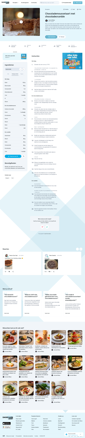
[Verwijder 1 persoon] (20, 69)
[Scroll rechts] (80, 249)
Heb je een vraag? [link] (10, 436)
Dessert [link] (60, 425)
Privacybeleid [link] (19, 436)
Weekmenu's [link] (19, 423)
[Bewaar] (15, 331)
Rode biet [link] (45, 418)
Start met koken (52, 36)
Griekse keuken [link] (35, 427)
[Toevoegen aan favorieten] (5, 271)
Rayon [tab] (22, 73)
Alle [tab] (8, 73)
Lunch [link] (59, 418)
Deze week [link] (18, 418)
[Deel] (13, 271)
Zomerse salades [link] (47, 421)
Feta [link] (32, 429)
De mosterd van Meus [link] (77, 421)
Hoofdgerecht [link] (61, 423)
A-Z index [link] (18, 429)
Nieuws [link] (73, 425)
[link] (5, 3)
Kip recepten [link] (46, 429)
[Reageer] (9, 271)
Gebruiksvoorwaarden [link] (28, 436)
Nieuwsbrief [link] (19, 427)
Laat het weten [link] (47, 233)
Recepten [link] (47, 9)
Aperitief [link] (60, 421)
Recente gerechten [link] (20, 421)
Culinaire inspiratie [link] (76, 418)
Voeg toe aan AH (14, 156)
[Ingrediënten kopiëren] (23, 156)
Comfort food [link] (19, 425)
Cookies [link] (36, 436)
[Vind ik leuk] (47, 227)
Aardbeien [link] (45, 423)
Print (80, 9)
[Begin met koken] (21, 21)
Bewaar (62, 36)
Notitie (66, 9)
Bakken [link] (33, 421)
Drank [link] (59, 429)
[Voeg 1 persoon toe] (23, 69)
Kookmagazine (25, 2)
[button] (7, 178)
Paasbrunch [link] (46, 427)
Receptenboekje (67, 2)
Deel (74, 9)
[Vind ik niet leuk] (42, 227)
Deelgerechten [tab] (15, 73)
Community (34, 2)
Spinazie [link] (45, 425)
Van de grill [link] (34, 418)
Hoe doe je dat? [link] (75, 423)
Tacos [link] (32, 425)
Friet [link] (32, 423)
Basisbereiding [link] (61, 427)
